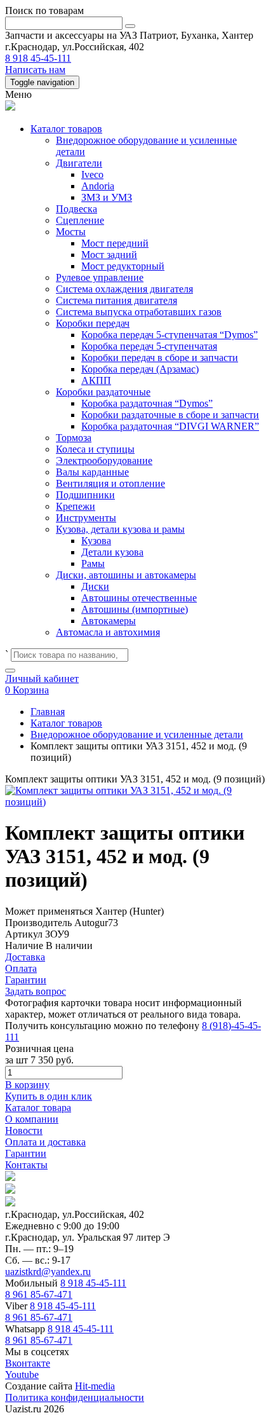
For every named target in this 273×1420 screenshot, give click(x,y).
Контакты (26, 1164)
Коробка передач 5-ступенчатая (149, 346)
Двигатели (79, 163)
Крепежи (75, 506)
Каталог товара (38, 1107)
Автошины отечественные (139, 597)
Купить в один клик (48, 1096)
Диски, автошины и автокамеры (126, 575)
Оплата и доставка (45, 1142)
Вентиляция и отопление (110, 483)
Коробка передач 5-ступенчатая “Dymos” (169, 334)
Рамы (93, 563)
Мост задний (109, 254)
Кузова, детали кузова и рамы (120, 529)
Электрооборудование (104, 460)
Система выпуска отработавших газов (139, 311)
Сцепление (80, 220)
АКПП (96, 380)
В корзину (27, 1084)
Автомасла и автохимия (108, 632)
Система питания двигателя (116, 300)
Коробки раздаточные (103, 391)
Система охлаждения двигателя (124, 288)
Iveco (92, 174)
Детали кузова (112, 552)
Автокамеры (108, 620)
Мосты (71, 231)
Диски (95, 586)
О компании (31, 1119)
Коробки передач (93, 323)
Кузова (96, 540)
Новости (24, 1130)
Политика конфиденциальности (74, 1397)
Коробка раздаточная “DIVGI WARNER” (170, 426)
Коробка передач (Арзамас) (140, 369)
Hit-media (95, 1386)
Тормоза (73, 437)
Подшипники (85, 494)
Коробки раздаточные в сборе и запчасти (170, 414)
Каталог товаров (66, 128)
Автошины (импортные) (134, 609)
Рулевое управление (99, 277)
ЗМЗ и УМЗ (106, 197)
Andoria (97, 186)
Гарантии (25, 1153)
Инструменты (86, 517)
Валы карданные (92, 472)
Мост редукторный (122, 266)
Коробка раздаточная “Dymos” (147, 403)
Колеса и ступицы (95, 449)
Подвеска (76, 208)
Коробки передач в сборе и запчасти (159, 357)
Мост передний (115, 243)
